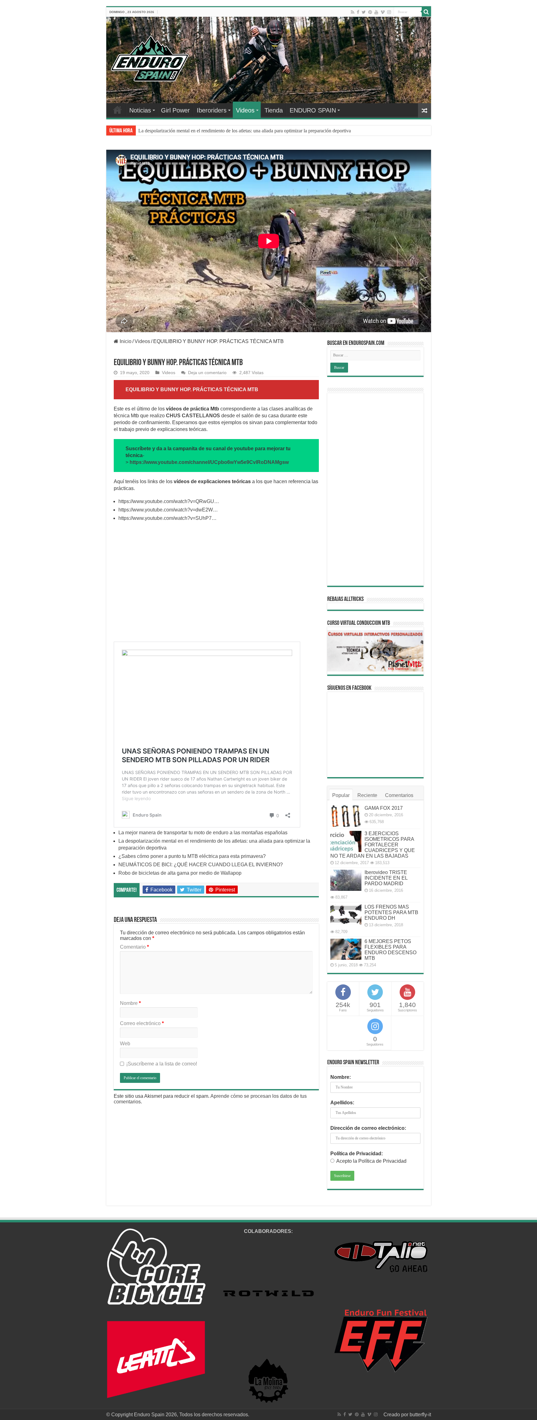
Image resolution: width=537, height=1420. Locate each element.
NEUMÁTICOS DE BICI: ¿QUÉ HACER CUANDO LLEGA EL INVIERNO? (200, 864)
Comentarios (399, 795)
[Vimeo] (382, 12)
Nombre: (340, 1077)
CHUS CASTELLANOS (193, 415)
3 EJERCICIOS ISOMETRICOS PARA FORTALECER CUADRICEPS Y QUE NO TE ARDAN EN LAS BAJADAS (372, 845)
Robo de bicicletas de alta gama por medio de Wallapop (179, 873)
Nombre (130, 1003)
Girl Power (175, 110)
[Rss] (352, 12)
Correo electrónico (142, 1023)
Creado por (396, 1414)
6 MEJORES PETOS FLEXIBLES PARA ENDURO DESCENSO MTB (390, 950)
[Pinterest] (370, 12)
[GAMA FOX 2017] (345, 816)
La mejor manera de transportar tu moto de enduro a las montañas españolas (202, 832)
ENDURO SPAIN (313, 110)
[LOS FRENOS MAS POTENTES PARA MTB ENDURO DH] (345, 914)
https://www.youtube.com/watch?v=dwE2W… (168, 509)
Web (125, 1043)
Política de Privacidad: (356, 1153)
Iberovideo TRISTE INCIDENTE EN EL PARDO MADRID (386, 878)
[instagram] (389, 12)
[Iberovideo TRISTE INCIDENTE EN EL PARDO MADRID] (345, 880)
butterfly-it (420, 1414)
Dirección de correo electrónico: (368, 1128)
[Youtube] (376, 12)
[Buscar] (426, 11)
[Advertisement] (216, 585)
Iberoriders (212, 110)
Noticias (140, 110)
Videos (245, 110)
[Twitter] (363, 12)
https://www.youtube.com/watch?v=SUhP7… (167, 518)
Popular (341, 795)
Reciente (367, 795)
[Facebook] (358, 12)
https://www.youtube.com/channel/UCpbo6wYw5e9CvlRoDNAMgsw (209, 462)
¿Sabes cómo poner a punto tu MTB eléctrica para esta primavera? (203, 130)
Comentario (134, 947)
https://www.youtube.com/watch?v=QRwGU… (168, 501)
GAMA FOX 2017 (384, 808)
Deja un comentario (207, 372)
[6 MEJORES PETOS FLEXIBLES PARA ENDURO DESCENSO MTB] (345, 949)
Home (117, 109)
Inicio (124, 341)
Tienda (273, 110)
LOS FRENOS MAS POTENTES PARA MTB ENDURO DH (391, 912)
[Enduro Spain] (150, 57)
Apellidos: (342, 1102)
